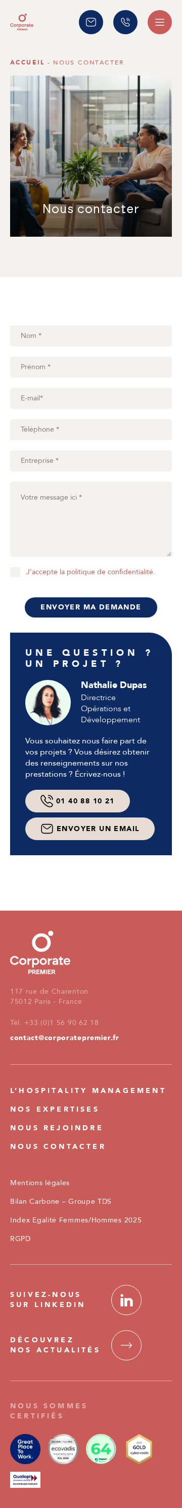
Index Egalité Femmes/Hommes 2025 (76, 1220)
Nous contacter (58, 1146)
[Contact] (91, 22)
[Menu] (160, 22)
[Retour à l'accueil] (21, 22)
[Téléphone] (125, 22)
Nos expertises (55, 1109)
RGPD (20, 1239)
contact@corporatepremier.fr (64, 1038)
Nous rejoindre (57, 1128)
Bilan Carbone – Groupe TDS (61, 1201)
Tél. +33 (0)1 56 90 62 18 (54, 1022)
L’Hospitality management (88, 1090)
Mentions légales (40, 1183)
